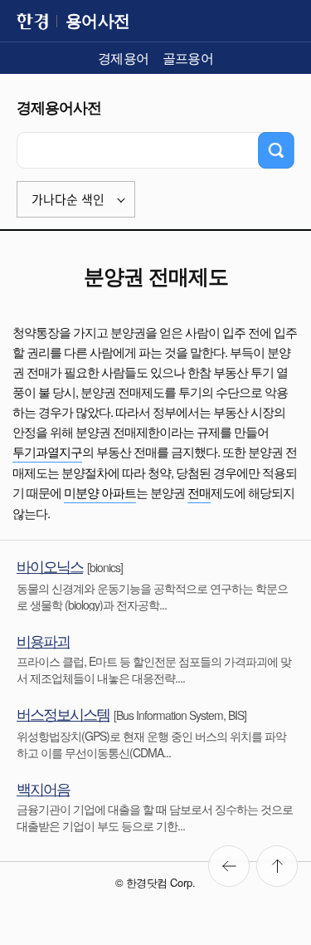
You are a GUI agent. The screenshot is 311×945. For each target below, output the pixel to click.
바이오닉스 (50, 565)
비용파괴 (43, 640)
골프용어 (188, 57)
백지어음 (43, 788)
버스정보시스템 (63, 713)
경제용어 (123, 57)
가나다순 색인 (68, 200)
